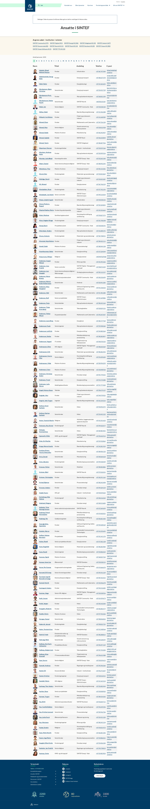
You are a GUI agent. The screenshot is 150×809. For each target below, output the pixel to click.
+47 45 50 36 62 (101, 210)
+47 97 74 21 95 (101, 189)
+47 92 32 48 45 (101, 205)
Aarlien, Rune (43, 691)
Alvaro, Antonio (44, 236)
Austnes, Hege (44, 593)
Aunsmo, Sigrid (44, 557)
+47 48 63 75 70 (101, 78)
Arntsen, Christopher (46, 477)
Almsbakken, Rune (45, 189)
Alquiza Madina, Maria (46, 210)
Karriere (90, 5)
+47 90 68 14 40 (101, 519)
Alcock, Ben (43, 174)
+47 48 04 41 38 (101, 246)
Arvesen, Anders (44, 488)
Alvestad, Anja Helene (46, 241)
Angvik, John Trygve (45, 400)
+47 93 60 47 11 (101, 702)
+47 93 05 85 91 (101, 226)
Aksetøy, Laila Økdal (45, 158)
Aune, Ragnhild (44, 547)
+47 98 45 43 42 (101, 696)
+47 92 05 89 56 (101, 593)
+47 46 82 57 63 (101, 557)
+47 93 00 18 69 (101, 174)
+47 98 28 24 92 (101, 352)
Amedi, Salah (43, 246)
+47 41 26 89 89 (101, 117)
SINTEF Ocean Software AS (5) (42, 49)
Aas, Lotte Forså (44, 717)
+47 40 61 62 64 (101, 498)
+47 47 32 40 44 (101, 251)
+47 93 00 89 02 (101, 691)
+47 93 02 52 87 (101, 179)
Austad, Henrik (44, 583)
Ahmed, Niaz (43, 127)
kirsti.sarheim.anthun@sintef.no (111, 407)
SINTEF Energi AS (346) (71, 43)
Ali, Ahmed (42, 184)
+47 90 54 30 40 (101, 603)
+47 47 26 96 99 (101, 508)
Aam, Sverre (43, 660)
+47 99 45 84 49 (101, 462)
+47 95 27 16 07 (101, 671)
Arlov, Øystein (44, 462)
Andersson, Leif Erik (45, 331)
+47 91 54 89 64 (101, 629)
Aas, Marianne (44, 722)
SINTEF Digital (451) (56, 43)
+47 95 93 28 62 (101, 441)
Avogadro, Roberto (45, 609)
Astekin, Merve (44, 531)
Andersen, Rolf (44, 298)
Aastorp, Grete (44, 753)
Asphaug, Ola (43, 518)
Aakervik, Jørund (44, 624)
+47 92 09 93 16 (101, 153)
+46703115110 (100, 101)
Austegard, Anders (45, 588)
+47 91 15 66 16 (101, 288)
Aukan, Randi (43, 541)
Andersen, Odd (44, 293)
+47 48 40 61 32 (101, 451)
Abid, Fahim (43, 84)
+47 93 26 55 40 (101, 158)
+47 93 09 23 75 (101, 407)
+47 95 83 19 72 (101, 727)
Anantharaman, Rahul (46, 251)
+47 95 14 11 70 (101, 536)
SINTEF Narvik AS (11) (56, 46)
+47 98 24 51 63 (101, 303)
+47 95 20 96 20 (101, 357)
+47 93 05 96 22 (101, 493)
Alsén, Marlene (44, 215)
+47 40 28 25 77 (101, 609)
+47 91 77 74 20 (101, 385)
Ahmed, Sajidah (44, 138)
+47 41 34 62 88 (101, 112)
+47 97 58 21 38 (101, 541)
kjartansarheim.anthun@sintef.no (112, 414)
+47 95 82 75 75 (101, 215)
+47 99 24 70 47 (101, 315)
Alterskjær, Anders (45, 231)
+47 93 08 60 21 (101, 738)
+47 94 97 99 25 (101, 395)
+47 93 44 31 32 (101, 414)
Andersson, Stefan (45, 336)
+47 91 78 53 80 (101, 293)
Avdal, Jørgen (43, 603)
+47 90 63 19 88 (101, 655)
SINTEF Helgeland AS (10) (88, 43)
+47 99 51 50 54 (101, 195)
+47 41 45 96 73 (101, 598)
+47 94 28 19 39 (101, 446)
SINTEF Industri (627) (104, 43)
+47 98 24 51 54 (101, 722)
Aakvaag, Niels (44, 640)
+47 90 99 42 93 (101, 363)
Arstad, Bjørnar (44, 482)
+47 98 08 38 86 (101, 467)
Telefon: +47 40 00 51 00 (37, 768)
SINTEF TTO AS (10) (59, 49)
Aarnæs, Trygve (44, 696)
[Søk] (39, 5)
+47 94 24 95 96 (101, 707)
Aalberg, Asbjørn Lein (46, 650)
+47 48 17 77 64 (101, 321)
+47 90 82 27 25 (101, 624)
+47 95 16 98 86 (101, 298)
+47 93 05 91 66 (101, 148)
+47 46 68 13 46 (101, 733)
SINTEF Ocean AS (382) (103, 46)
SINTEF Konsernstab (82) (40, 46)
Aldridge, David (44, 179)
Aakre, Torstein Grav (46, 629)
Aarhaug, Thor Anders (46, 686)
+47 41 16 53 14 (101, 681)
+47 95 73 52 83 (101, 650)
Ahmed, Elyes (43, 122)
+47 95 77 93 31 (101, 375)
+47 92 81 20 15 (101, 676)
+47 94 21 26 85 (101, 588)
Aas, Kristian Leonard (46, 712)
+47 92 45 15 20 (101, 717)
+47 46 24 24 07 (101, 133)
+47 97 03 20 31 (101, 472)
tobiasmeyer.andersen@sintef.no (112, 315)
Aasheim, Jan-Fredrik (46, 748)
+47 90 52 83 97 (101, 640)
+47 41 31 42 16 (101, 400)
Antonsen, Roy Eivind (46, 426)
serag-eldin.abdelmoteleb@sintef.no (112, 78)
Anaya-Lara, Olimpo (45, 257)
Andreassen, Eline (45, 347)
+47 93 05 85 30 (101, 107)
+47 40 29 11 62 (101, 477)
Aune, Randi (43, 552)
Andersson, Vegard (45, 341)
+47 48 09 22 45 (101, 164)
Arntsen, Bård (43, 472)
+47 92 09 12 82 (101, 282)
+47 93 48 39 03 (101, 753)
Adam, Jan (42, 107)
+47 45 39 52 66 (101, 262)
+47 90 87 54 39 (101, 267)
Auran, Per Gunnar (45, 567)
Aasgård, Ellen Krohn (46, 743)
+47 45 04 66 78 (101, 583)
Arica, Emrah (43, 457)
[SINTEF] (30, 6)
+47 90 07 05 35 (101, 341)
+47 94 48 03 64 (101, 331)
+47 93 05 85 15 (101, 562)
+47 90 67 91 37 (101, 390)
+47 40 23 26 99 (101, 277)
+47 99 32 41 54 (101, 488)
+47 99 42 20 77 (101, 426)
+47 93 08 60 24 (101, 552)
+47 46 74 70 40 (101, 71)
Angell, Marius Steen (46, 390)
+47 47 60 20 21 (101, 513)
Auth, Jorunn (43, 598)
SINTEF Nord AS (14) (71, 46)
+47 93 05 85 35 (101, 200)
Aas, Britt (42, 702)
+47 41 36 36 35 (101, 84)
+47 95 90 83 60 (101, 326)
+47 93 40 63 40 (101, 743)
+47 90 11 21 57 (101, 272)
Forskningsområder (102, 5)
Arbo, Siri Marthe (44, 441)
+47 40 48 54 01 (101, 431)
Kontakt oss (68, 5)
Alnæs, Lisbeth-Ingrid (46, 200)
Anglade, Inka (43, 395)
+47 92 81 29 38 (101, 127)
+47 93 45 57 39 (101, 90)
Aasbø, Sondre (44, 727)
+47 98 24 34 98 (101, 482)
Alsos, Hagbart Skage (46, 220)
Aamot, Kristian (44, 676)
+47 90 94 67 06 (101, 712)
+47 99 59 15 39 (101, 572)
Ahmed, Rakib (43, 133)
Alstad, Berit (43, 226)
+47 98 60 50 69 (101, 347)
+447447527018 (101, 257)
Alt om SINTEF (118, 5)
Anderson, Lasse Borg (46, 321)
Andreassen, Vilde (45, 363)
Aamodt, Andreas (44, 665)
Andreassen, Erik (44, 352)
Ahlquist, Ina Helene (45, 117)
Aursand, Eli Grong (45, 572)
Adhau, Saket (43, 112)
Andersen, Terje (44, 303)
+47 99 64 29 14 (101, 436)
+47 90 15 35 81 (101, 169)
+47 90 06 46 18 (101, 457)
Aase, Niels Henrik (45, 733)
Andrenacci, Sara (44, 369)
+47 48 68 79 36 (101, 143)
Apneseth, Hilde (44, 436)
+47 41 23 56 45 (101, 531)
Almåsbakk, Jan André (46, 195)
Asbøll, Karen (43, 493)
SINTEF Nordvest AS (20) (87, 46)
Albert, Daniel (43, 164)
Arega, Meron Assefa (46, 446)
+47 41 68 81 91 (101, 231)
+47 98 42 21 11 (101, 241)
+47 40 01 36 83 (101, 503)
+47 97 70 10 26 (101, 614)
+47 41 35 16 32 (101, 420)
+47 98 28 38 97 (101, 336)
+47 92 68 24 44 (101, 686)
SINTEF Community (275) (40, 43)
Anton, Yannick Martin (46, 420)
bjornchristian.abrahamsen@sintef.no (112, 90)
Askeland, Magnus (45, 503)
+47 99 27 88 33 (101, 748)
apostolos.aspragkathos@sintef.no (112, 525)
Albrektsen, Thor (44, 169)
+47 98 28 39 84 (101, 547)
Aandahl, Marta (44, 681)
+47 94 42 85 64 (101, 525)
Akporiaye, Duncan (45, 148)
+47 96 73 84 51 (101, 236)
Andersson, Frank (44, 326)
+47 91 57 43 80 (101, 380)
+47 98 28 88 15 (101, 634)
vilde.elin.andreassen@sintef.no (111, 363)
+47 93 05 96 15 (101, 660)
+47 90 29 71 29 (101, 645)
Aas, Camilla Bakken (45, 707)
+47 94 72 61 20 (101, 122)
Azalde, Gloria (43, 614)
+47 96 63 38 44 (101, 138)
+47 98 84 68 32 (101, 619)
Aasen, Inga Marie (45, 738)
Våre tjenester (79, 5)
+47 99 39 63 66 (101, 665)
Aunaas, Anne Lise (45, 562)
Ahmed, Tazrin (43, 143)
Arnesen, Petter (44, 467)
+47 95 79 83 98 (101, 220)
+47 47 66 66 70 (101, 567)
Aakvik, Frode (43, 634)
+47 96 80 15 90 (101, 96)
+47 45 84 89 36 (101, 370)
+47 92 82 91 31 (101, 308)
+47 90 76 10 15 (101, 578)
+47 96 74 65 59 (101, 184)
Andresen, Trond (44, 380)
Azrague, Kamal (44, 619)
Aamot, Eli (42, 671)
